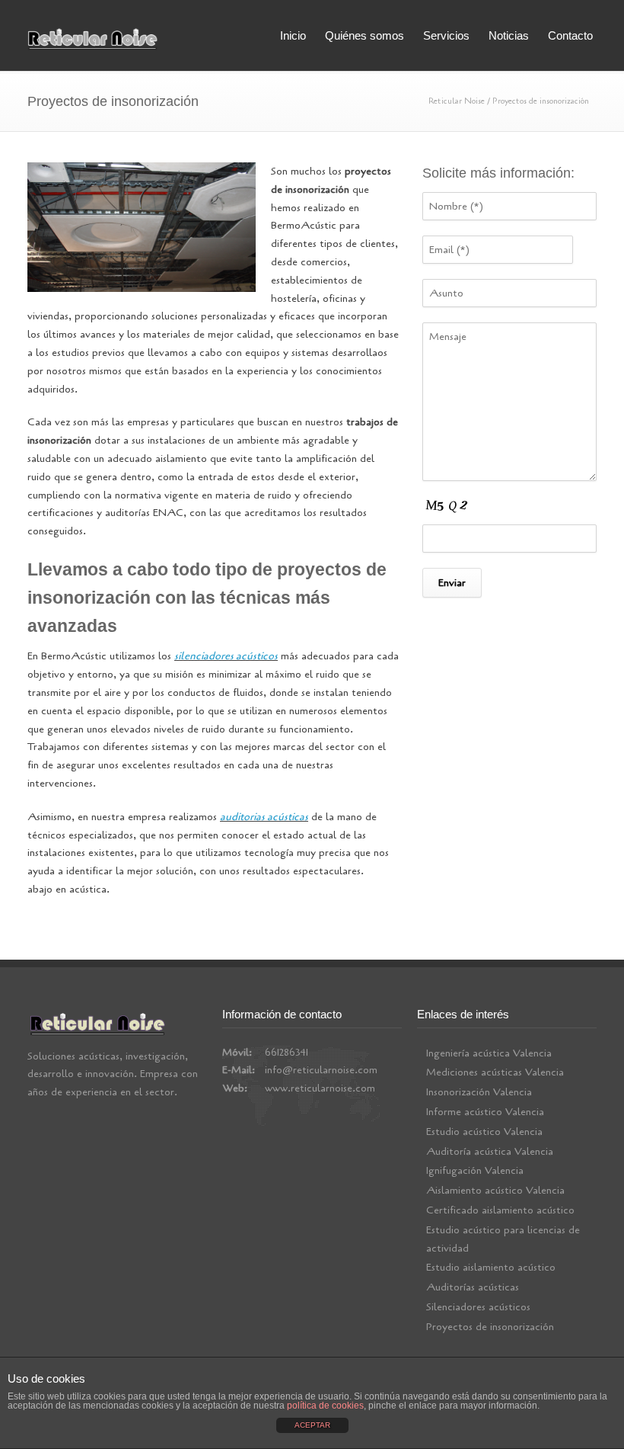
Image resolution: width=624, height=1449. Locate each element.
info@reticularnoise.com (321, 1070)
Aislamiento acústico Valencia (495, 1190)
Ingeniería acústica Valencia (489, 1053)
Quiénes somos (364, 35)
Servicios (446, 35)
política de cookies (325, 1405)
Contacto (570, 35)
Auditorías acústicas (472, 1287)
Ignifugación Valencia (475, 1170)
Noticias (509, 35)
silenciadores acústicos (226, 656)
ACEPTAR (312, 1425)
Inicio (293, 35)
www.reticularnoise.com (320, 1088)
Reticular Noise (456, 101)
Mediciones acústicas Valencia (495, 1072)
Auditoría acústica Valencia (489, 1151)
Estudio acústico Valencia (484, 1131)
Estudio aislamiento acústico (491, 1267)
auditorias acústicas (264, 816)
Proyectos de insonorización (490, 1326)
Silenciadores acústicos (478, 1307)
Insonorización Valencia (479, 1092)
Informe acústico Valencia (485, 1111)
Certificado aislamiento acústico (500, 1210)
